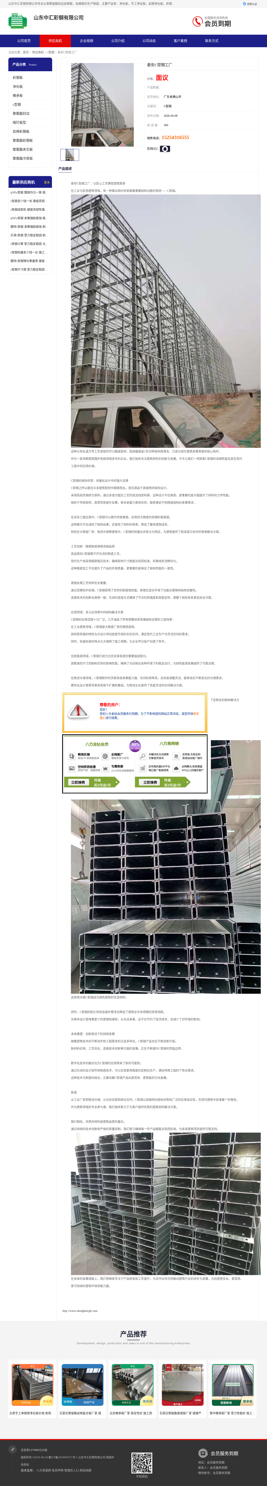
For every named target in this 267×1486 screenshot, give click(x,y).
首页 (26, 52)
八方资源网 (43, 1470)
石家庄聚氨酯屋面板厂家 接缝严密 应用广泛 (131, 1413)
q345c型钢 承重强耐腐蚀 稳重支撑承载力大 (30, 218)
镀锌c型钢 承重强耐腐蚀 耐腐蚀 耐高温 (30, 226)
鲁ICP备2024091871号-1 (63, 1457)
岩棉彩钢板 (21, 131)
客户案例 (180, 41)
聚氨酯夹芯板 (23, 149)
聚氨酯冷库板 (23, 158)
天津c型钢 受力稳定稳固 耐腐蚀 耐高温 (30, 235)
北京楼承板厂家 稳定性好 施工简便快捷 (78, 1413)
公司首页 (24, 41)
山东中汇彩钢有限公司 (91, 1457)
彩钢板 (18, 77)
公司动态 (149, 41)
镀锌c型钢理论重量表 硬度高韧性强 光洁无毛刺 (30, 261)
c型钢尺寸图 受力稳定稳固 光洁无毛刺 (30, 269)
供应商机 (55, 41)
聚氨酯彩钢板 (23, 140)
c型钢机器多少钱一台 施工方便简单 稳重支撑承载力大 (30, 252)
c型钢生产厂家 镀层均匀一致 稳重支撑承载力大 (233, 1413)
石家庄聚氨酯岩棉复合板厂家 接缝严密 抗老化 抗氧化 (37, 1413)
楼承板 (18, 95)
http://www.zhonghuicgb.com (80, 1310)
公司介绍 (118, 41)
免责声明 (57, 1470)
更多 (47, 182)
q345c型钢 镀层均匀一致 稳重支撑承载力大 (30, 192)
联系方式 (211, 41)
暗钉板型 (19, 122)
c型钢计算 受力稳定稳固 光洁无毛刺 (30, 243)
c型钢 (50, 52)
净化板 (18, 86)
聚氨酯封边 (21, 113)
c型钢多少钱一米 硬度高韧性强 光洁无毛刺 (30, 201)
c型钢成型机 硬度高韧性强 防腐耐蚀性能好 (30, 209)
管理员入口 (71, 1470)
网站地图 (85, 1470)
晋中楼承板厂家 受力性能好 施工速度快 (178, 1413)
